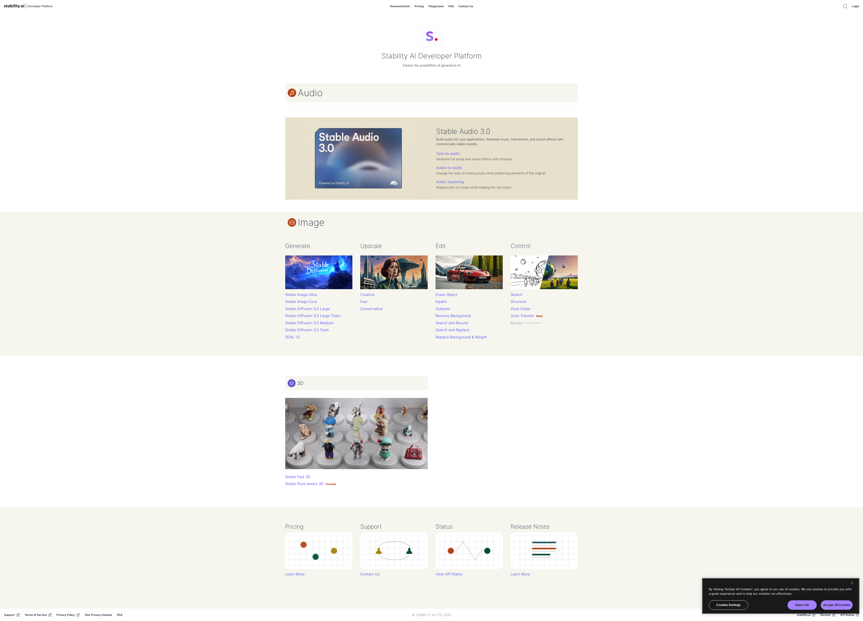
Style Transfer (527, 316)
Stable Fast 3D (297, 477)
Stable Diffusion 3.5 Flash (307, 330)
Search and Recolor (452, 323)
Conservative (371, 309)
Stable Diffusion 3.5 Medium (309, 323)
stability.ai (804, 615)
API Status (847, 615)
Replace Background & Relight (461, 337)
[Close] (852, 583)
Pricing (419, 6)
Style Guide (520, 309)
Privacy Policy (65, 615)
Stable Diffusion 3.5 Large (307, 309)
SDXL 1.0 (292, 337)
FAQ (451, 6)
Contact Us (465, 6)
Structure (518, 301)
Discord (825, 615)
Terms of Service (35, 615)
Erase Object (446, 295)
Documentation (400, 6)
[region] (780, 596)
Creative (367, 295)
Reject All (802, 605)
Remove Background (453, 316)
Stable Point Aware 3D (310, 484)
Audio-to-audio (449, 168)
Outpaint (443, 309)
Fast (363, 301)
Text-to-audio (448, 153)
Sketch (516, 295)
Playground (436, 6)
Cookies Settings (728, 605)
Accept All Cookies (836, 605)
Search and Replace (452, 330)
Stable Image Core (301, 301)
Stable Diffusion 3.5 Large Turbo (313, 316)
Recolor (527, 323)
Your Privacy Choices (98, 615)
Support (9, 615)
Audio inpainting (450, 182)
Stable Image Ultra (301, 295)
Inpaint (441, 301)
